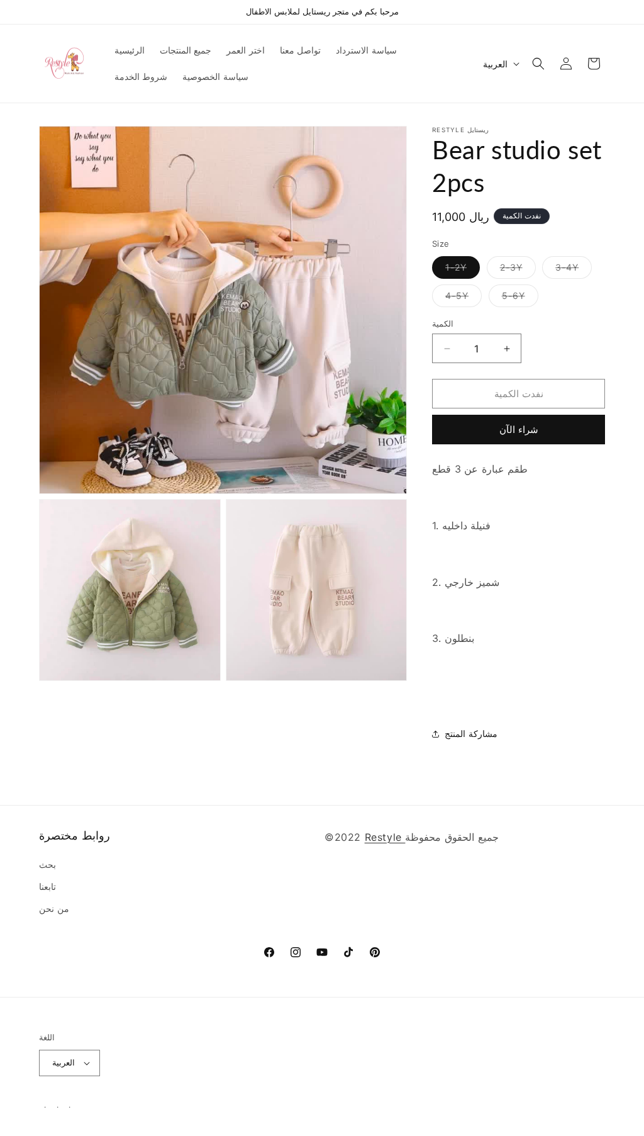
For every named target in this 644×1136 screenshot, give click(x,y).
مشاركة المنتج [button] (471, 733)
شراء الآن (518, 430)
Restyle (385, 837)
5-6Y (520, 298)
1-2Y (462, 270)
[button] (538, 63)
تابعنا (47, 886)
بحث (47, 864)
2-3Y (518, 270)
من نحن (54, 908)
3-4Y (573, 270)
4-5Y (463, 298)
